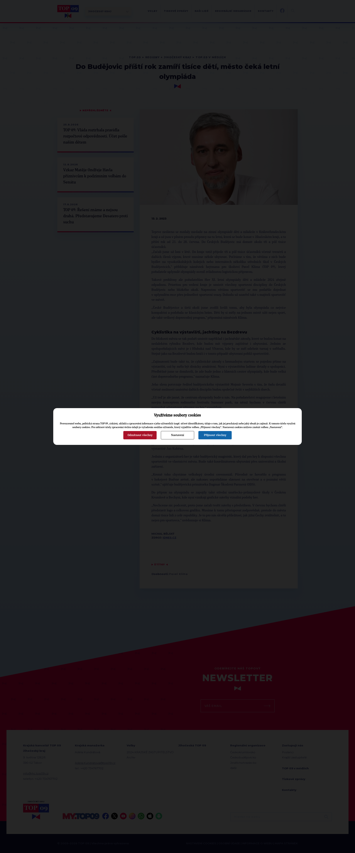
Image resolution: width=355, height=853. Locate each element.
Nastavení (177, 435)
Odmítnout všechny (140, 435)
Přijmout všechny (215, 435)
